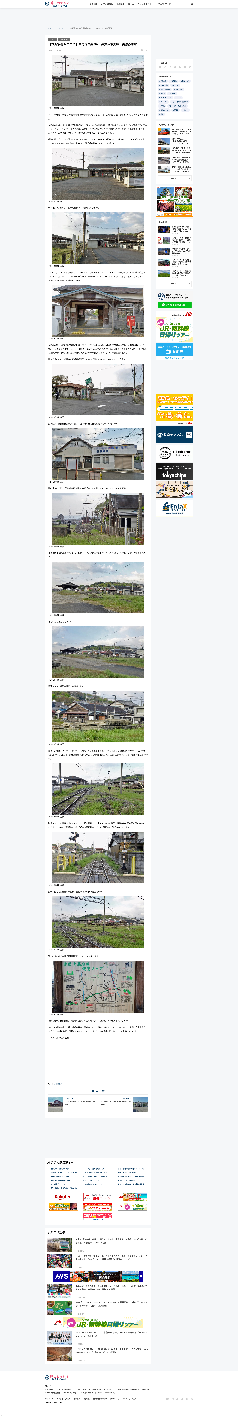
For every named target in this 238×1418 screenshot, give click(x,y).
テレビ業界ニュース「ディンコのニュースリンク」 (95, 1389)
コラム (131, 4)
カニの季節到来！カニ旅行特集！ (97, 1176)
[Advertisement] (119, 17)
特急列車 (173, 93)
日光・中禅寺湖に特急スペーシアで (131, 1169)
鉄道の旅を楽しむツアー (60, 1176)
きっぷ (163, 93)
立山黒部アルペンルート (93, 1184)
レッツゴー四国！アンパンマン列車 (64, 1173)
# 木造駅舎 (58, 1084)
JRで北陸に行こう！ (92, 1180)
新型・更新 (179, 89)
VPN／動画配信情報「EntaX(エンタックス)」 (62, 1393)
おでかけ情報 (107, 4)
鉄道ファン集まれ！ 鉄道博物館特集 (131, 1184)
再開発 (176, 110)
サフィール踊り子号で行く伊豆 (96, 1173)
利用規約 (77, 1399)
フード (179, 97)
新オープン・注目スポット (178, 106)
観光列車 (174, 81)
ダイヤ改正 (164, 102)
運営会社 (87, 1399)
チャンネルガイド (145, 4)
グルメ (186, 110)
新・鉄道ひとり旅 (166, 97)
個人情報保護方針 (99, 1399)
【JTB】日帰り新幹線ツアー (95, 1169)
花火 (162, 114)
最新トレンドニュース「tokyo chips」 (60, 1389)
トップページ (49, 28)
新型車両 (163, 81)
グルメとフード (164, 4)
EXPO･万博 (164, 85)
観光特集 (120, 4)
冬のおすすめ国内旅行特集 (60, 1180)
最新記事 (94, 4)
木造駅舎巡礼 (63, 39)
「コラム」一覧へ (98, 1091)
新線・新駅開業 (165, 89)
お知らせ (68, 1399)
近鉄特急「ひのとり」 (59, 1184)
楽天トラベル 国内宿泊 (127, 1173)
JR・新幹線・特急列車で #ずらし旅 (64, 1188)
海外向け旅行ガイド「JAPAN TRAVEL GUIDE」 (99, 1393)
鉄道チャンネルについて (53, 1399)
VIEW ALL (174, 178)
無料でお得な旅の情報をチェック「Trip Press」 (134, 1389)
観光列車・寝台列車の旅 (60, 1169)
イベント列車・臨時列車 (180, 102)
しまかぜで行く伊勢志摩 (127, 1180)
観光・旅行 (185, 81)
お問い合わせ (114, 1399)
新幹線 (163, 106)
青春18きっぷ (165, 110)
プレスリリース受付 (129, 1399)
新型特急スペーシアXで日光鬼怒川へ (131, 1176)
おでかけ (176, 85)
